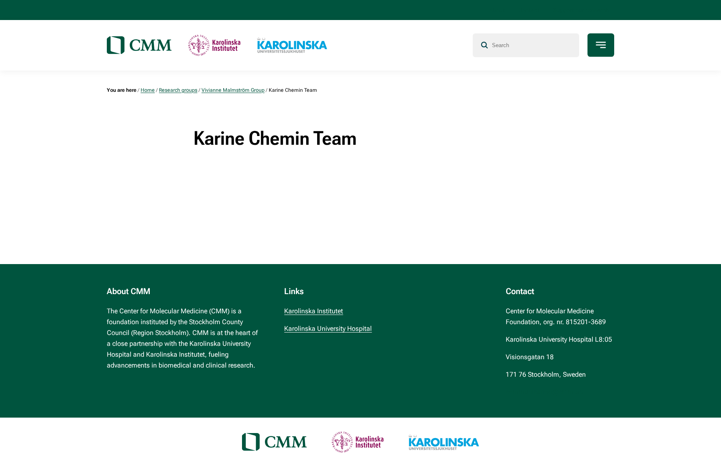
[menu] (600, 45)
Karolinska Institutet (313, 311)
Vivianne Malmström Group (233, 90)
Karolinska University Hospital (328, 328)
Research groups (178, 90)
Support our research (581, 10)
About (497, 10)
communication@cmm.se (544, 392)
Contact (528, 10)
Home (148, 90)
